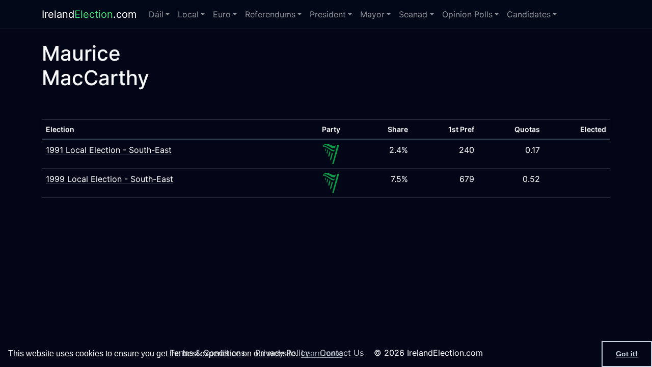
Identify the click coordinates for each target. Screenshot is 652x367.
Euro (222, 14)
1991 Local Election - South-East (109, 150)
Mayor (372, 14)
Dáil (156, 14)
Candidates (529, 14)
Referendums (270, 14)
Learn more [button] (321, 353)
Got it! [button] (627, 354)
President (328, 14)
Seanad (413, 14)
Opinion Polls (467, 14)
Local (188, 14)
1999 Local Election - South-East (109, 179)
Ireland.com (89, 14)
